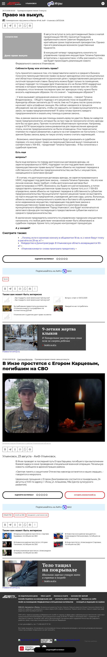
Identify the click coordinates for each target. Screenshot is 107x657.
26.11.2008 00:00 (8, 11)
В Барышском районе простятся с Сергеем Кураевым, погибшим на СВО (31, 535)
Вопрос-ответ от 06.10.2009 (76, 298)
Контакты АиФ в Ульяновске (67, 599)
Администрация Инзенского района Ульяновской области (26, 443)
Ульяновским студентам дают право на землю (32, 315)
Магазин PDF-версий (79, 596)
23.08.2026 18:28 (8, 359)
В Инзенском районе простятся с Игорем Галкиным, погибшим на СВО (30, 543)
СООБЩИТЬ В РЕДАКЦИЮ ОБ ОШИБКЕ (90, 602)
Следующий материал (55, 650)
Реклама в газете (61, 596)
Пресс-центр (46, 596)
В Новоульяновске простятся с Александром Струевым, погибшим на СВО (32, 552)
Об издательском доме (28, 596)
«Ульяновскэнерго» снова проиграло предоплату (48, 248)
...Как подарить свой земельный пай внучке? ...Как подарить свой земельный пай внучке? (32, 299)
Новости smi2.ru (11, 351)
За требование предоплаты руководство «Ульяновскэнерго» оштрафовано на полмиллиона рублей (30, 308)
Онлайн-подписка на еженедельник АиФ (35, 599)
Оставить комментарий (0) (85, 495)
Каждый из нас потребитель (76, 306)
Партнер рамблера (91, 641)
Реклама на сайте (89, 599)
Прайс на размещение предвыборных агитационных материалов (45, 602)
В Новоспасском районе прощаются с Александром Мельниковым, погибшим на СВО (82, 536)
